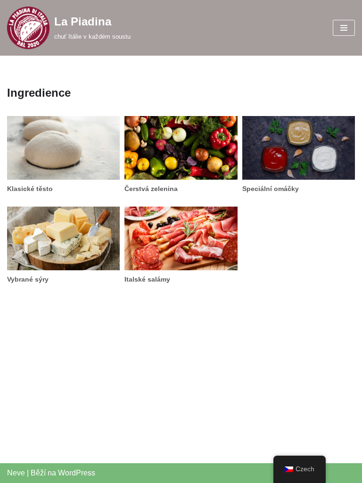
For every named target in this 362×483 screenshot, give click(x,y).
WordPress (76, 473)
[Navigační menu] (344, 28)
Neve (16, 473)
